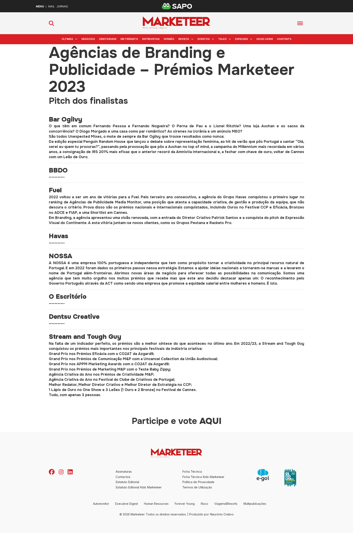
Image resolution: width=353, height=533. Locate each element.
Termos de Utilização (197, 487)
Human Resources (156, 503)
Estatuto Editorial (127, 482)
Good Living (264, 39)
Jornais (62, 6)
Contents (284, 39)
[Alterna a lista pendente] (76, 39)
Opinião (169, 39)
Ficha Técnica (192, 471)
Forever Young (185, 503)
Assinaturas (124, 471)
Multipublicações (255, 503)
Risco (204, 503)
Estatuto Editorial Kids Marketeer (139, 487)
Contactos (123, 477)
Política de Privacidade (198, 482)
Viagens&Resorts (225, 503)
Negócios (88, 39)
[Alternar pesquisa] (51, 23)
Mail (51, 6)
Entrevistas (151, 39)
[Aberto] (300, 23)
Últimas (67, 39)
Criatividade (107, 39)
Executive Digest (126, 503)
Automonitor (101, 503)
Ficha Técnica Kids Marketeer (203, 477)
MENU (40, 6)
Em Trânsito (129, 39)
